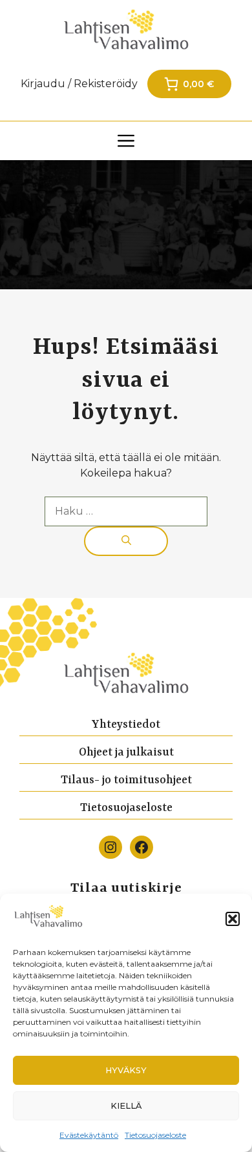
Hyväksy (126, 1070)
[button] (232, 918)
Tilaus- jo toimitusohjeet (126, 780)
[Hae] (126, 541)
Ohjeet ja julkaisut (126, 752)
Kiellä (126, 1106)
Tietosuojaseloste (155, 1135)
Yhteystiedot (126, 724)
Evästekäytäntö (88, 1135)
